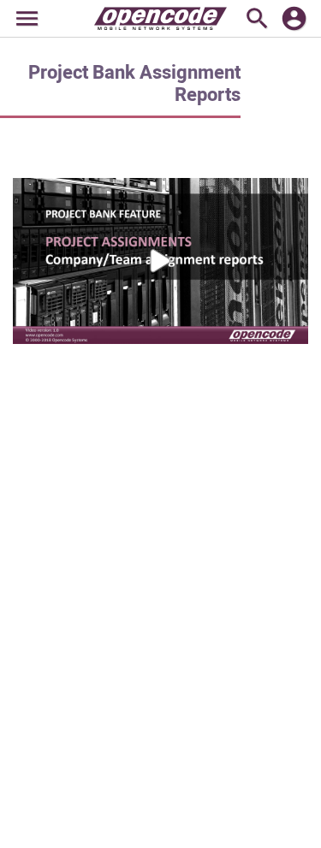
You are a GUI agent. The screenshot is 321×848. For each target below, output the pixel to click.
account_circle (294, 18)
